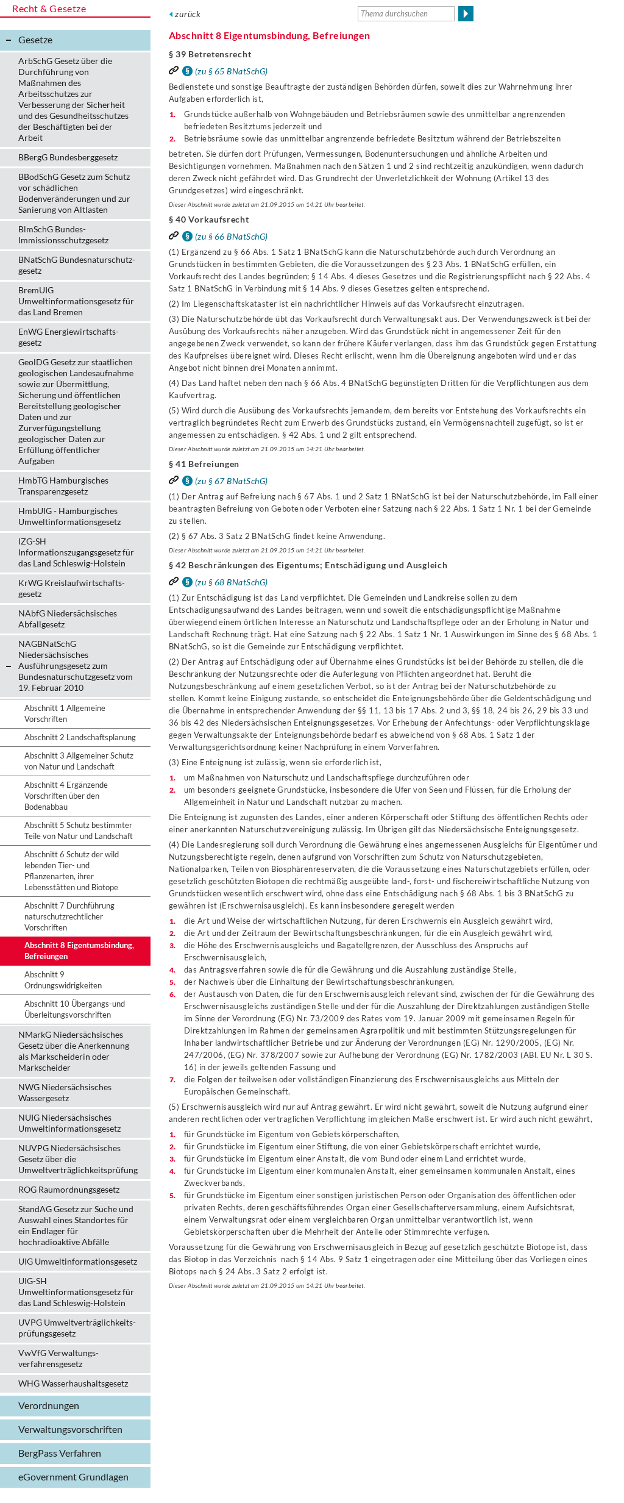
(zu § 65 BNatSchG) (231, 71)
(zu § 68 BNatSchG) (231, 582)
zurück (188, 14)
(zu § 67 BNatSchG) (231, 481)
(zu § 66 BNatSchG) (231, 236)
